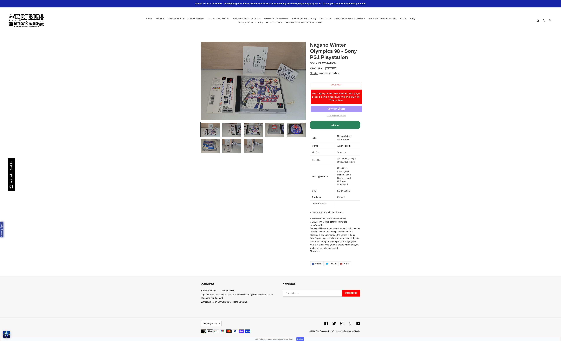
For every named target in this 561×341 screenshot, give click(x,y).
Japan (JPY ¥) (210, 323)
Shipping (314, 73)
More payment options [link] (336, 116)
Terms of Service (209, 290)
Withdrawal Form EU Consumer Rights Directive (224, 302)
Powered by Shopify (352, 331)
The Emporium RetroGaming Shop (330, 331)
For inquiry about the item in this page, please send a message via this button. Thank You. (336, 96)
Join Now (300, 339)
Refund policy (227, 290)
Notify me (335, 125)
